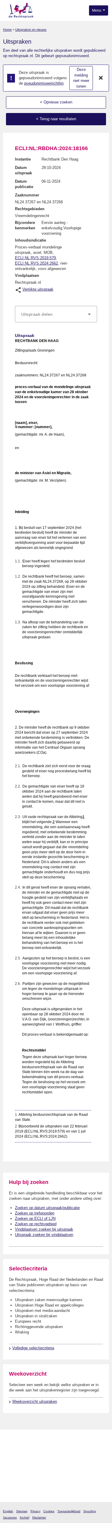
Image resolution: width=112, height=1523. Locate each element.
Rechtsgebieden (30, 209)
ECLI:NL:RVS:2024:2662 (36, 263)
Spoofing (89, 1511)
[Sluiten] (101, 78)
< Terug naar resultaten (56, 119)
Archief (24, 1517)
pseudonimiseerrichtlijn (44, 83)
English (8, 1511)
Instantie (23, 159)
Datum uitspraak (23, 170)
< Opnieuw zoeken (56, 102)
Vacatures (10, 1517)
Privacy (35, 1511)
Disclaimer (39, 1517)
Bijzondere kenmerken (25, 225)
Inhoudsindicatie (30, 240)
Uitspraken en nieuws (31, 29)
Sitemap (21, 1511)
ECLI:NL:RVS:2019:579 (35, 258)
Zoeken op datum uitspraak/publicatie (47, 1207)
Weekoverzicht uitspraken (34, 1401)
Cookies (48, 1511)
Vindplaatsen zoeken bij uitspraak (44, 1229)
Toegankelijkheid (68, 1511)
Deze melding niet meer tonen (81, 77)
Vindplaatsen (27, 275)
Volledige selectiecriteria (33, 1348)
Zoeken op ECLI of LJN (35, 1218)
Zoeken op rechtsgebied (35, 1224)
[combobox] (56, 314)
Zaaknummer (27, 195)
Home (7, 29)
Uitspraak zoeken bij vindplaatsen (44, 1234)
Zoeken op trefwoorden (34, 1213)
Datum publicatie (24, 184)
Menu (97, 10)
